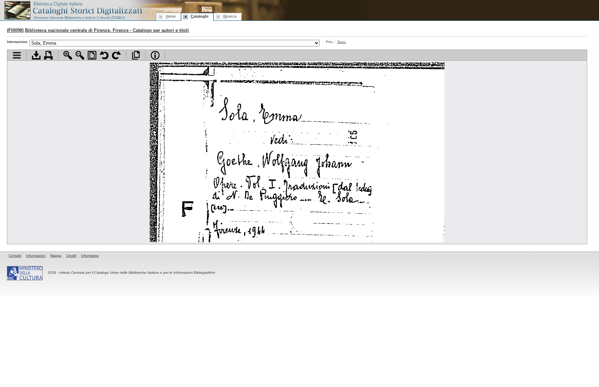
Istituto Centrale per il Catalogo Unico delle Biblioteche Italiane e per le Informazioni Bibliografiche (137, 272)
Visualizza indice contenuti (16, 55)
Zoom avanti (67, 55)
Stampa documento (48, 55)
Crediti (71, 255)
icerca (229, 16)
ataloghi (199, 16)
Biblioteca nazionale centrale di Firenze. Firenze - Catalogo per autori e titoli (107, 30)
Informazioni (35, 255)
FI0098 (15, 30)
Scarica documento (36, 55)
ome (171, 16)
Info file (155, 55)
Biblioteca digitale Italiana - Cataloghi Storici (73, 10)
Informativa (90, 255)
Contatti (15, 255)
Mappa (55, 255)
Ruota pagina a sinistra (104, 55)
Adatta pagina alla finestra (92, 55)
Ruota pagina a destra (116, 55)
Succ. (341, 42)
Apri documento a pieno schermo (135, 55)
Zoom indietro (80, 55)
